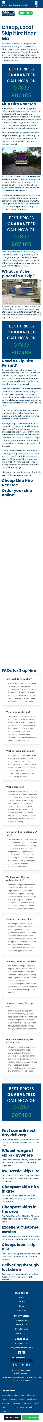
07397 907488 (31, 1417)
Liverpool (13, 1399)
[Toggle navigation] (38, 13)
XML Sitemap (21, 1333)
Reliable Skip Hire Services (21, 1377)
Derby (36, 1403)
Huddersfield (16, 1403)
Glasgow (6, 1411)
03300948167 (26, 13)
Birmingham (7, 1395)
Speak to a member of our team (17, 314)
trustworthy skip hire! (22, 475)
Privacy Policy (21, 1325)
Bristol (21, 1399)
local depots (21, 472)
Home (5, 1377)
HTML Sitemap (21, 1329)
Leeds (4, 1399)
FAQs (21, 1306)
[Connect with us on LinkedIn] (23, 1353)
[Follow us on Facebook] (20, 1353)
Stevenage (19, 1407)
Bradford (28, 1403)
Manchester (32, 1399)
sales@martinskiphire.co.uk (21, 1347)
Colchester (7, 1407)
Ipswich (29, 1407)
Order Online (12, 1417)
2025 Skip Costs (22, 1320)
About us (22, 1302)
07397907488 (9, 190)
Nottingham (19, 1395)
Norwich (5, 1403)
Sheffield (31, 1395)
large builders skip (11, 135)
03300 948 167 (21, 1343)
